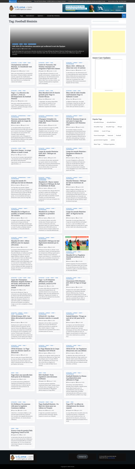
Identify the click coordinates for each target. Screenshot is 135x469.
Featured (110, 135)
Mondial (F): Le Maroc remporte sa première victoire (47, 214)
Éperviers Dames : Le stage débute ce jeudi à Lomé (21, 151)
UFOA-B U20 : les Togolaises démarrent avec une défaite (76, 350)
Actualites (13, 16)
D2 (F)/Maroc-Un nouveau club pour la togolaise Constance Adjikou (20, 406)
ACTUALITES (15, 44)
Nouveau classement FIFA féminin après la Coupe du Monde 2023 (21, 121)
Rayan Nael (14, 101)
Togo (21, 16)
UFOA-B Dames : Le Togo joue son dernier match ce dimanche (20, 351)
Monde (47, 237)
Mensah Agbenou (17, 48)
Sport (21, 44)
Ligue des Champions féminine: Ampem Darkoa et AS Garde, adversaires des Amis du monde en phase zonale (21, 283)
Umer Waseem (111, 457)
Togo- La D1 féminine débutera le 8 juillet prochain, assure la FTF (47, 282)
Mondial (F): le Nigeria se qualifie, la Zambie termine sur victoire (21, 214)
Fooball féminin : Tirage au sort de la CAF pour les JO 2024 (76, 318)
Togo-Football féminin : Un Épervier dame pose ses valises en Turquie (49, 406)
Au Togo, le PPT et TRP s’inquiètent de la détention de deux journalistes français (80, 1)
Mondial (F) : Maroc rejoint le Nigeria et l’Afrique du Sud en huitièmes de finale (49, 184)
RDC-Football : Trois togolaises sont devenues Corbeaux (48, 377)
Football (118, 135)
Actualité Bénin (111, 122)
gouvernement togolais (101, 140)
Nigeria (75, 148)
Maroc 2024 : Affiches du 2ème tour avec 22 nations (75, 67)
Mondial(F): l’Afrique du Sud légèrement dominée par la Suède (49, 243)
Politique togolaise (109, 144)
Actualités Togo (98, 127)
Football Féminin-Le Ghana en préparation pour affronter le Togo (76, 378)
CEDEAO (96, 131)
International (30, 16)
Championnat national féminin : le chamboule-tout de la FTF (21, 67)
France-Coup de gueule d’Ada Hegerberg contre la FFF (21, 431)
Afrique (75, 62)
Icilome (72, 466)
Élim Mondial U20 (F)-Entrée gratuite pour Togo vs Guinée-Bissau (49, 95)
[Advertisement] (108, 41)
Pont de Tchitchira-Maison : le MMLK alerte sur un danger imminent (44, 1)
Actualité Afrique (99, 122)
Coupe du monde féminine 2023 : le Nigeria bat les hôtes (76, 214)
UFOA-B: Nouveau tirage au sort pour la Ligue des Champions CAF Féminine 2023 (76, 122)
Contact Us (82, 457)
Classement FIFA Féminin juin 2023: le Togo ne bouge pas (76, 283)
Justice (113, 140)
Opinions (40, 16)
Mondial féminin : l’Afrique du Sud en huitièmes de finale (76, 183)
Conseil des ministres (53, 16)
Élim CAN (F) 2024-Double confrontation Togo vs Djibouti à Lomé (75, 95)
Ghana (26, 312)
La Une (20, 62)
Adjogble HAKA (15, 71)
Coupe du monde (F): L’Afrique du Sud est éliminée (21, 182)
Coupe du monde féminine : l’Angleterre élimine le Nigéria (76, 153)
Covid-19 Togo (106, 131)
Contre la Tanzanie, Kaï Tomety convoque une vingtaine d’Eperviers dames (49, 67)
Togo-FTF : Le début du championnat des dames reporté (75, 406)
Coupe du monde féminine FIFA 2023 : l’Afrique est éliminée (48, 153)
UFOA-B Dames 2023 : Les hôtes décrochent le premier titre (21, 318)
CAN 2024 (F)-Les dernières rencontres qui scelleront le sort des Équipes (38, 46)
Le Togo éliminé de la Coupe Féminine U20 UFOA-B (49, 350)
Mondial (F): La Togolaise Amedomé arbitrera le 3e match (75, 257)
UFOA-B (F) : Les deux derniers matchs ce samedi (49, 317)
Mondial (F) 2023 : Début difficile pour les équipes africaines (20, 243)
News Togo (97, 144)
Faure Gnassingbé (99, 135)
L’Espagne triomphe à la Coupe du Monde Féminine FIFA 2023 (48, 121)
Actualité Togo (110, 127)
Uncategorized (32, 44)
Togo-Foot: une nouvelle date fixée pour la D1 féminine (21, 376)
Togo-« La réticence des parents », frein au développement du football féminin (21, 95)
